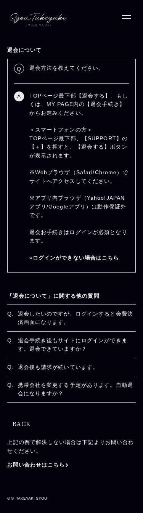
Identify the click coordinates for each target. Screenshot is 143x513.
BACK (22, 424)
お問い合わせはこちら (36, 465)
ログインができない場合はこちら (76, 258)
